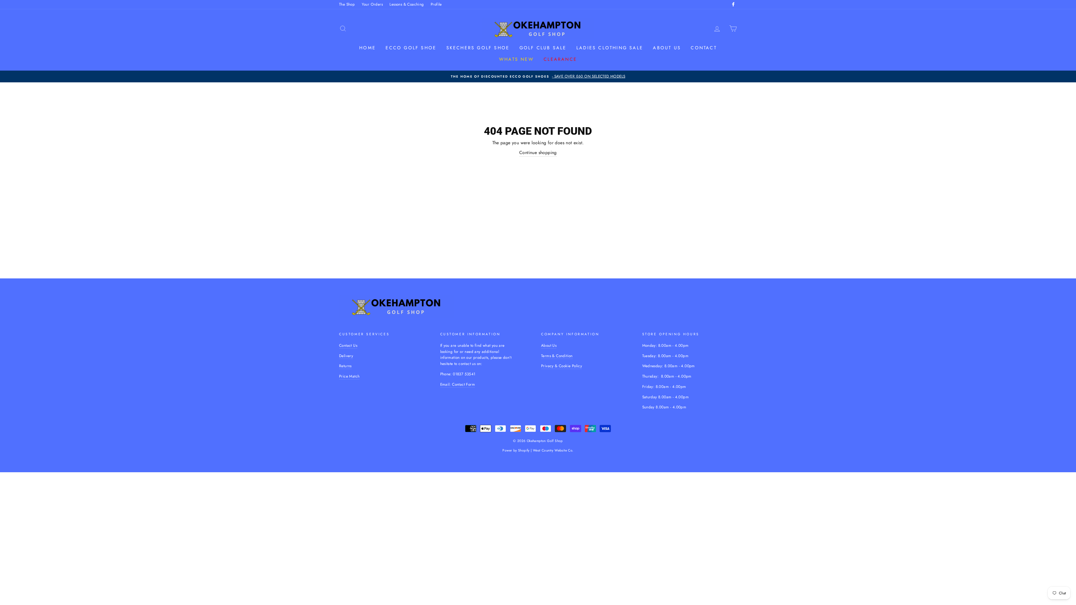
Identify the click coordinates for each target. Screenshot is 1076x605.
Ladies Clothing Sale (609, 48)
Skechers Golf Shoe (478, 48)
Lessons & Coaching (406, 4)
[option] (538, 76)
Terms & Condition (557, 356)
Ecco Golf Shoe (411, 48)
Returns (345, 366)
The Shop (347, 4)
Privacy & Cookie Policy (561, 366)
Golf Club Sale (543, 48)
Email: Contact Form (457, 384)
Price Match (349, 376)
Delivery (346, 356)
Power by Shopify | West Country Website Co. (537, 450)
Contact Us (348, 345)
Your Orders (372, 4)
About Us (548, 345)
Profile (436, 4)
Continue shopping (538, 152)
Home (367, 48)
